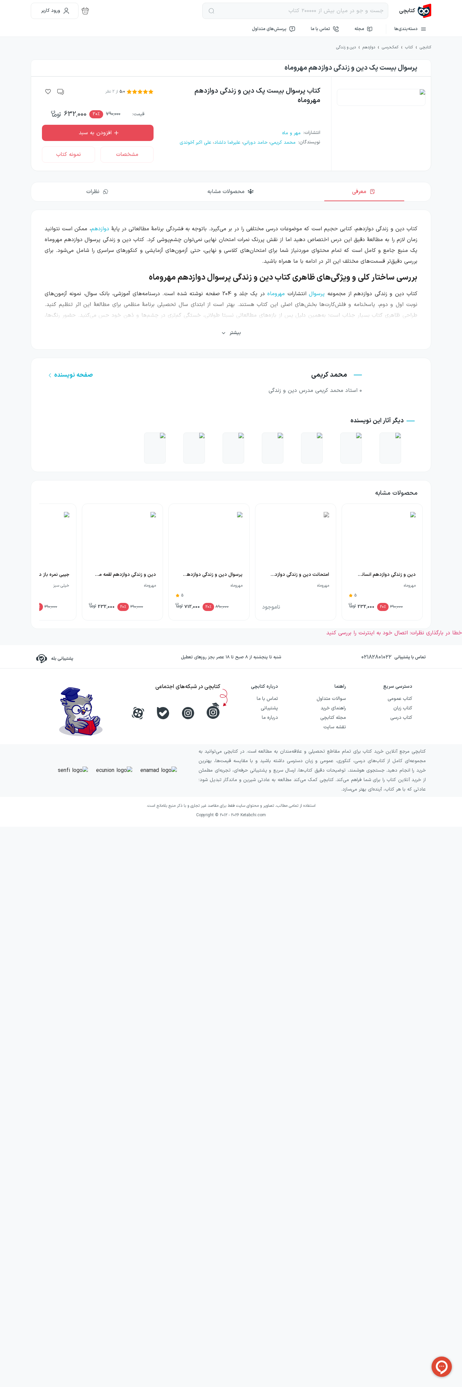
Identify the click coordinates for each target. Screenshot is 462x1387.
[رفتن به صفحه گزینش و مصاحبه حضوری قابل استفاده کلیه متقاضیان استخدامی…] (312, 448)
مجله (359, 29)
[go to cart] (85, 11)
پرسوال (317, 294)
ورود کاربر (50, 10)
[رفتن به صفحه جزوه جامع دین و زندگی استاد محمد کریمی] (390, 448)
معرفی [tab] (359, 192)
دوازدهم (100, 229)
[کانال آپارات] (138, 713)
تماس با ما (320, 29)
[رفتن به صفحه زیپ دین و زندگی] (233, 448)
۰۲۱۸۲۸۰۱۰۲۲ (376, 657)
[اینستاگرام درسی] (213, 711)
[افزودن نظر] (61, 91)
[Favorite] (48, 92)
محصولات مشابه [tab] (226, 192)
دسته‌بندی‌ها (406, 29)
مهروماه (276, 294)
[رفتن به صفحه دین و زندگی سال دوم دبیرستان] (272, 448)
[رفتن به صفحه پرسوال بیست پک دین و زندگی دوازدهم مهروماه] (351, 448)
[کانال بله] (163, 713)
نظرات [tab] (92, 192)
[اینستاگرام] (188, 713)
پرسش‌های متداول (269, 29)
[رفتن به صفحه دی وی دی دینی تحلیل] (194, 448)
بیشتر (235, 332)
